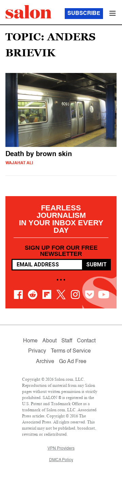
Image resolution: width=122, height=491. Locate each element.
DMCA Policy (61, 460)
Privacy (37, 351)
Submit (96, 264)
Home (30, 341)
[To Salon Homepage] (28, 12)
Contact (86, 341)
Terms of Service (71, 351)
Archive (45, 361)
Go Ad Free (72, 361)
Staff (66, 341)
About (49, 341)
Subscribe (83, 13)
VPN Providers (61, 449)
